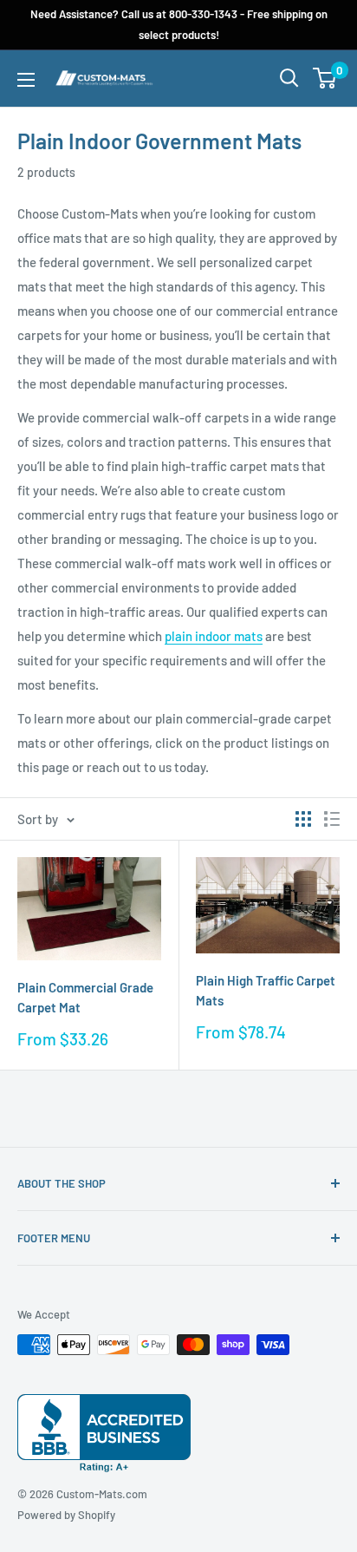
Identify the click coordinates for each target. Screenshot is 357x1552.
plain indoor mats (214, 636)
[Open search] (289, 78)
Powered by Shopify (66, 1515)
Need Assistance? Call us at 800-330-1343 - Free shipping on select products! (179, 24)
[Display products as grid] (303, 819)
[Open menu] (26, 80)
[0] (325, 78)
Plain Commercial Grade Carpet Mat (85, 997)
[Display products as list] (332, 819)
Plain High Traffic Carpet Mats (265, 990)
